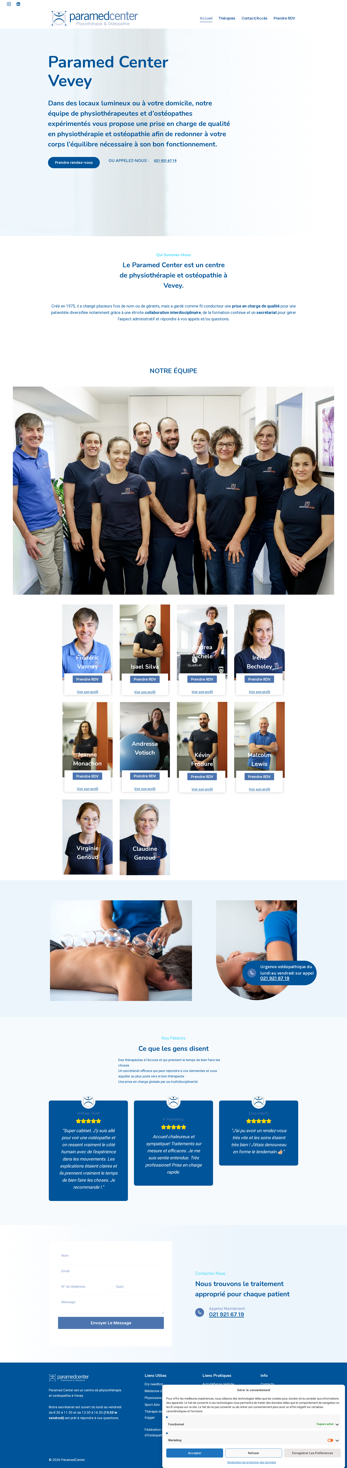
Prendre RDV (284, 18)
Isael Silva (145, 667)
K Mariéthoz (173, 1119)
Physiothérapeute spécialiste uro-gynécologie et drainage (202, 670)
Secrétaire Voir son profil (87, 867)
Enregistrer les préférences (312, 1453)
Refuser (253, 1453)
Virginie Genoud (88, 852)
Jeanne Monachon (87, 759)
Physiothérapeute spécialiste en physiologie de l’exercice (144, 767)
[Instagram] (9, 4)
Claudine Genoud (145, 853)
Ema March (258, 1113)
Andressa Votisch (145, 748)
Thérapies (226, 18)
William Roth (88, 1113)
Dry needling (154, 1384)
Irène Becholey (259, 662)
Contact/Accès (254, 18)
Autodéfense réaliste (218, 1384)
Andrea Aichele (202, 651)
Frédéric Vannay (87, 662)
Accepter (194, 1453)
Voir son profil (87, 692)
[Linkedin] (18, 4)
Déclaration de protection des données (251, 1462)
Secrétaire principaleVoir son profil (144, 867)
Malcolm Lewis (259, 759)
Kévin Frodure (202, 759)
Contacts (267, 1384)
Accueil (206, 18)
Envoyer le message (111, 1322)
